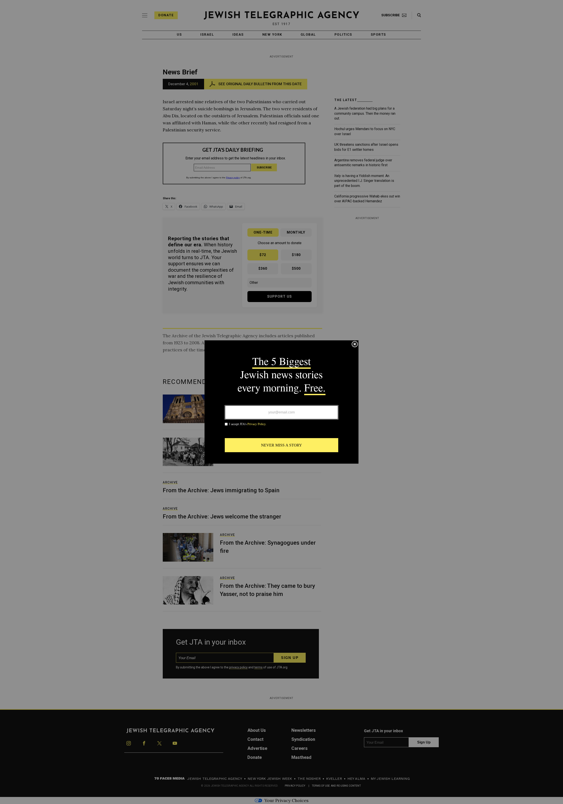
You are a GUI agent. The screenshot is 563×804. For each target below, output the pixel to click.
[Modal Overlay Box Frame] (281, 402)
